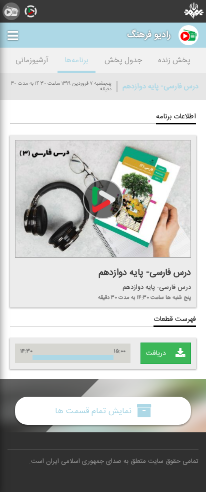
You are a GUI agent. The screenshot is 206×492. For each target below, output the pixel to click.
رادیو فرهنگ (149, 35)
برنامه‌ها (76, 60)
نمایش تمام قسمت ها (94, 411)
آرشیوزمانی (32, 60)
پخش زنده (174, 60)
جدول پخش (123, 60)
